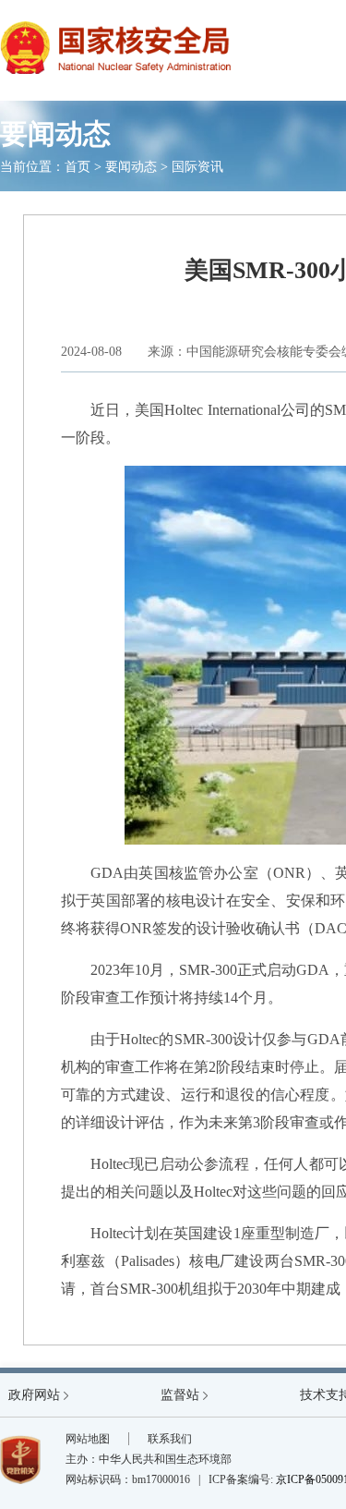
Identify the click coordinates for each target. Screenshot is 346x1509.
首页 (77, 167)
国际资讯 (197, 167)
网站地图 (88, 1438)
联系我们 (170, 1438)
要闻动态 (131, 167)
